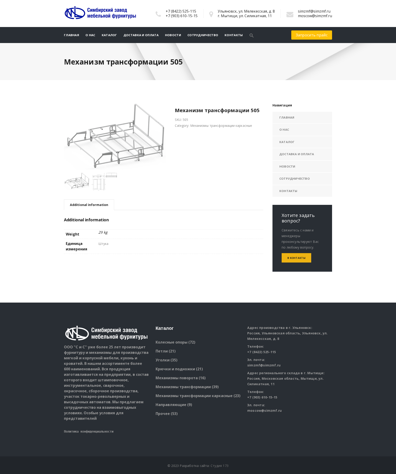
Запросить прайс (312, 35)
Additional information (89, 205)
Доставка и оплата (141, 35)
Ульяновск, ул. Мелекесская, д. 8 (246, 11)
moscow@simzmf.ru (315, 15)
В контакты (296, 258)
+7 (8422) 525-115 (181, 11)
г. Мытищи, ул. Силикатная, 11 (245, 15)
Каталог (109, 35)
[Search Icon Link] (251, 35)
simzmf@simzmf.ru (314, 11)
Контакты (234, 35)
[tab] (89, 204)
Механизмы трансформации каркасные (221, 125)
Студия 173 (219, 465)
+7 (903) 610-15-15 (182, 15)
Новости (173, 35)
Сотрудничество (202, 35)
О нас (90, 35)
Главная (71, 35)
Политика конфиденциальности (88, 431)
